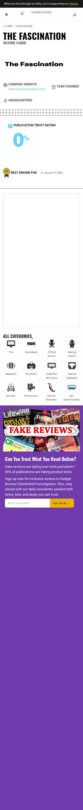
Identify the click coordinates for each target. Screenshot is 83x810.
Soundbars (31, 352)
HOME (9, 26)
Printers (31, 373)
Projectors (31, 395)
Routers (11, 395)
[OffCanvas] (6, 15)
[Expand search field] (74, 15)
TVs (11, 352)
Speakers (11, 373)
